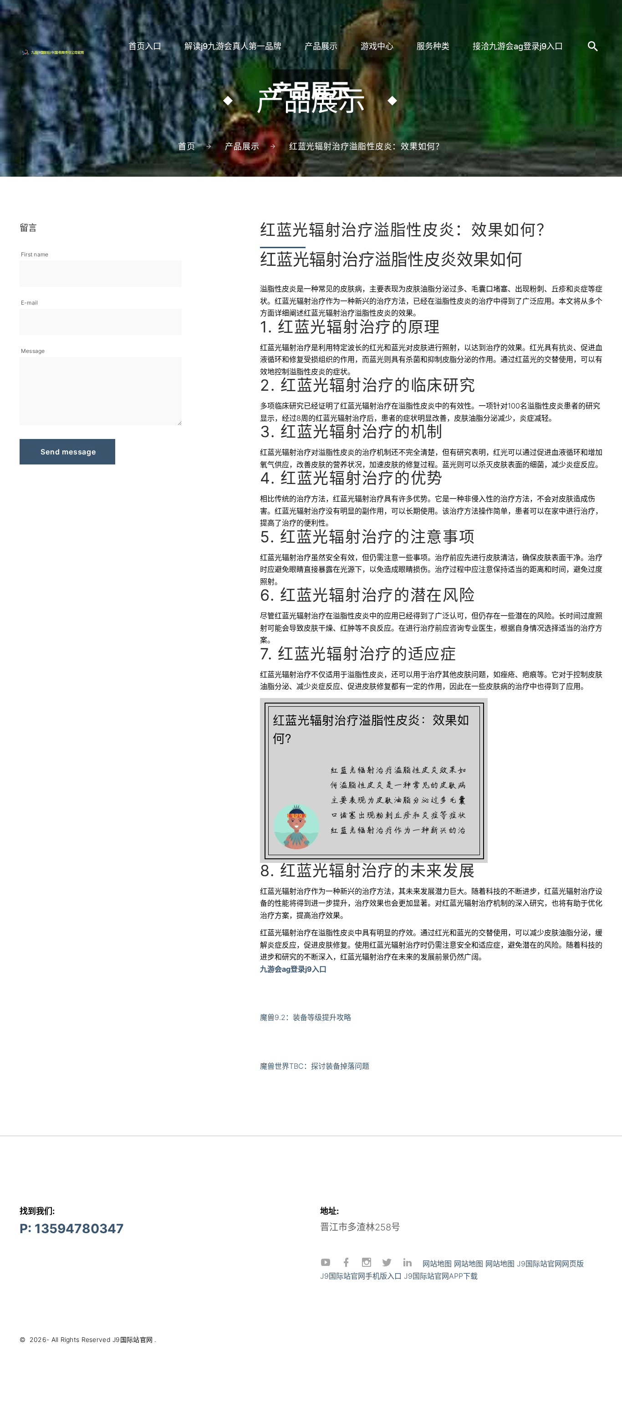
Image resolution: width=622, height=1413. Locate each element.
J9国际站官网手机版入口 (361, 1275)
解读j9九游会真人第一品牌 (232, 46)
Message (33, 350)
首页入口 (144, 46)
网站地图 (437, 1263)
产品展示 (321, 46)
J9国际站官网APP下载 (441, 1275)
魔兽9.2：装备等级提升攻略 (305, 1017)
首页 (186, 146)
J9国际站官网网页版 (550, 1263)
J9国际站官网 (132, 1339)
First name (34, 254)
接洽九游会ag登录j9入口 (518, 46)
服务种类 (433, 46)
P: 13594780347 (72, 1228)
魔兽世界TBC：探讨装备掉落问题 (314, 1066)
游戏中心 (377, 46)
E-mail (29, 302)
